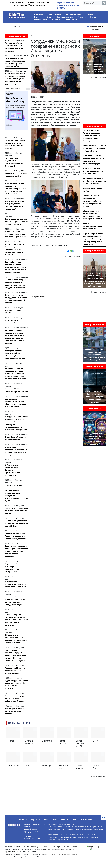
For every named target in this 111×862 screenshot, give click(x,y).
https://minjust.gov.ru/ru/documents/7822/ (64, 854)
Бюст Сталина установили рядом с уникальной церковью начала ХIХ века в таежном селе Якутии (15, 655)
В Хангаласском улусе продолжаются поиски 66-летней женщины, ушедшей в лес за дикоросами (15, 78)
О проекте (35, 819)
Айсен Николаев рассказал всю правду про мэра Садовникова (15, 234)
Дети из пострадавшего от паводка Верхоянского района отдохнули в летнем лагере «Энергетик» (16, 551)
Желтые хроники (73, 14)
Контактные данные (82, 819)
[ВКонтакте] (68, 251)
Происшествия (54, 14)
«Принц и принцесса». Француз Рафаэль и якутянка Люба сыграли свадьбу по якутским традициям (94, 238)
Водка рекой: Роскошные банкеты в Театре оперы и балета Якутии (94, 148)
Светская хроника (65, 17)
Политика (38, 14)
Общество (55, 19)
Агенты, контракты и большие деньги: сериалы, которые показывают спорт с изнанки (14, 249)
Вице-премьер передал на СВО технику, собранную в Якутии (15, 698)
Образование (40, 19)
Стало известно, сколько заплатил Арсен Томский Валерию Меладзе (16, 221)
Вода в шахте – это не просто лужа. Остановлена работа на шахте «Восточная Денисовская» (15, 188)
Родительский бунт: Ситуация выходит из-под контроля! (93, 171)
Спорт (49, 17)
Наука (93, 17)
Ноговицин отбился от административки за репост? (15, 711)
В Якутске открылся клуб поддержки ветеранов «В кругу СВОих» (16, 523)
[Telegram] (73, 251)
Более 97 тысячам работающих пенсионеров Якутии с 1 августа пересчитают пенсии (94, 201)
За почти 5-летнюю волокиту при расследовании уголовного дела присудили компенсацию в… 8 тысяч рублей (16, 493)
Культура (38, 17)
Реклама (65, 819)
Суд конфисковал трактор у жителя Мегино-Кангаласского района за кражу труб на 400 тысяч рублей (16, 267)
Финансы (81, 17)
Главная (23, 819)
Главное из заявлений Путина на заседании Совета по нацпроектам (15, 536)
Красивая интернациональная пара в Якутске (92, 226)
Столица (89, 14)
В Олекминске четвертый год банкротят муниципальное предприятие (12, 470)
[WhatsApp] (71, 251)
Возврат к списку (38, 297)
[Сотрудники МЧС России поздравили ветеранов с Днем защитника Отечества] (55, 77)
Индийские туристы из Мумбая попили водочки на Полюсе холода (94, 181)
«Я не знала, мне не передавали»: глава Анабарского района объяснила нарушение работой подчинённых (15, 373)
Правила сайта (50, 819)
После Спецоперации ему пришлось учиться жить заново (16, 511)
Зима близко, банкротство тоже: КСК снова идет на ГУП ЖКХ (15, 584)
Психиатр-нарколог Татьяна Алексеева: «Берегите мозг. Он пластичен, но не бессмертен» (92, 135)
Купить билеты (71, 19)
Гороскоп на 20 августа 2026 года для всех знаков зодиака (15, 670)
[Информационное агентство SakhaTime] (16, 15)
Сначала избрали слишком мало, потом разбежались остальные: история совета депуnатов (16, 619)
